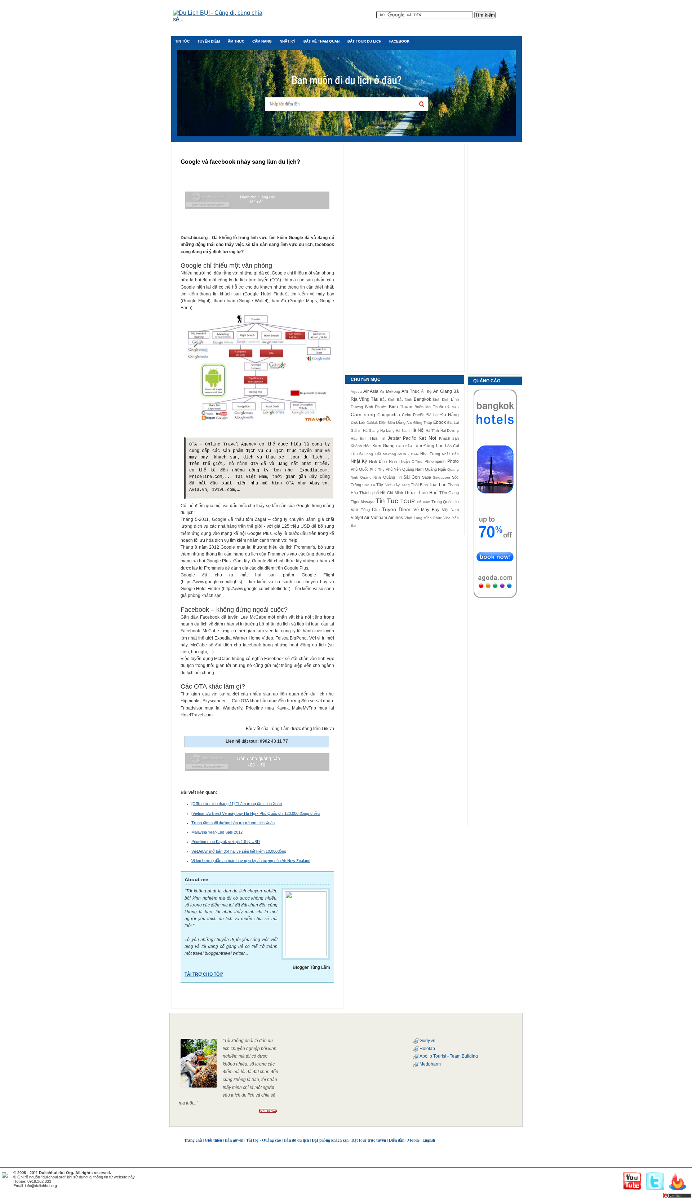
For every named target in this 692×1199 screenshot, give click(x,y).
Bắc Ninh (404, 399)
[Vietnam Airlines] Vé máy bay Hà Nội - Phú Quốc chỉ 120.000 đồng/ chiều (255, 813)
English (428, 1140)
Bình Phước (376, 407)
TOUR (407, 501)
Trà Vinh (423, 502)
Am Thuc (410, 391)
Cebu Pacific (413, 415)
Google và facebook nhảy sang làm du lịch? (240, 162)
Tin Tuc (387, 501)
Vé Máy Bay (426, 509)
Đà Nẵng (449, 414)
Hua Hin (377, 438)
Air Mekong (390, 391)
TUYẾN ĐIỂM (209, 41)
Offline (417, 462)
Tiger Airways (362, 502)
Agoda (356, 392)
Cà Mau (452, 407)
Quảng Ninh (370, 477)
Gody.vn (427, 1040)
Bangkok (422, 399)
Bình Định (440, 399)
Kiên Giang (383, 445)
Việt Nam (450, 510)
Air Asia (370, 391)
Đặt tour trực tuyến (368, 1140)
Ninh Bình (378, 461)
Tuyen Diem (396, 509)
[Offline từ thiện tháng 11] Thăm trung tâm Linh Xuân (236, 803)
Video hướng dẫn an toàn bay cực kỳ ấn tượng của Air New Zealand (250, 860)
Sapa (426, 477)
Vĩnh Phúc (433, 518)
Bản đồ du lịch (296, 1140)
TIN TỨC (182, 41)
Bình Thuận (401, 406)
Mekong (389, 454)
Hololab (427, 1048)
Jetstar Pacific (402, 438)
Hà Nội (417, 430)
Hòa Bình (359, 438)
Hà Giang (371, 430)
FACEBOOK (399, 41)
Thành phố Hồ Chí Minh (381, 493)
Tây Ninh (384, 485)
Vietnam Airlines (387, 517)
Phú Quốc (360, 469)
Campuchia (388, 414)
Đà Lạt (432, 415)
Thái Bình (419, 485)
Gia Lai (453, 423)
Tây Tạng (401, 485)
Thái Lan (437, 484)
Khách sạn (449, 438)
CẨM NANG (262, 41)
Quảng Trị (392, 477)
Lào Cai (452, 446)
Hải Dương (449, 430)
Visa (447, 518)
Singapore (441, 477)
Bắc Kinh (387, 399)
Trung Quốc (442, 502)
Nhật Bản (450, 454)
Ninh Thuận (399, 461)
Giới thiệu (213, 1140)
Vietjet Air (360, 517)
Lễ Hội (357, 454)
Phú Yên (393, 469)
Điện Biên (387, 423)
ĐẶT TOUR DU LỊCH (364, 41)
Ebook (439, 422)
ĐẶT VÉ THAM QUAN (321, 41)
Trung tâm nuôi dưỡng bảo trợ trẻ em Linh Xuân (233, 823)
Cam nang (363, 414)
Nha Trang (430, 454)
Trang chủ (193, 1140)
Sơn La (368, 485)
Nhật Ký (359, 461)
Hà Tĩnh (432, 430)
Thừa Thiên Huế (421, 492)
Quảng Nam (413, 469)
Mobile (413, 1140)
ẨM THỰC (236, 41)
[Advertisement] (405, 258)
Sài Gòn (411, 477)
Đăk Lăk (358, 422)
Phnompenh (435, 461)
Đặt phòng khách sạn (330, 1140)
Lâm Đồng (423, 445)
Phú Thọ (377, 469)
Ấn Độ (426, 392)
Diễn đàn (396, 1140)
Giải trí (356, 430)
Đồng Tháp (422, 423)
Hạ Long (387, 430)
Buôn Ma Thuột (428, 407)
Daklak (372, 423)
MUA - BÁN (408, 454)
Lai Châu (404, 446)
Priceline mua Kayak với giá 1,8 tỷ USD (225, 841)
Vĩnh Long (413, 518)
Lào (440, 445)
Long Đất (372, 454)
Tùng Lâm (370, 510)
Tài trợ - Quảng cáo (263, 1140)
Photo (453, 461)
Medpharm (430, 1064)
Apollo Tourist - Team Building (449, 1056)
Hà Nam (402, 430)
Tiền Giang (449, 493)
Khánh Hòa (361, 446)
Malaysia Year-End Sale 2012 (217, 832)
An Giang (442, 391)
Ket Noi (427, 438)
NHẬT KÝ (288, 41)
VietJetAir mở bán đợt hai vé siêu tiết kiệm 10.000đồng (238, 851)
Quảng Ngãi (435, 469)
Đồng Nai (404, 422)
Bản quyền (234, 1140)
